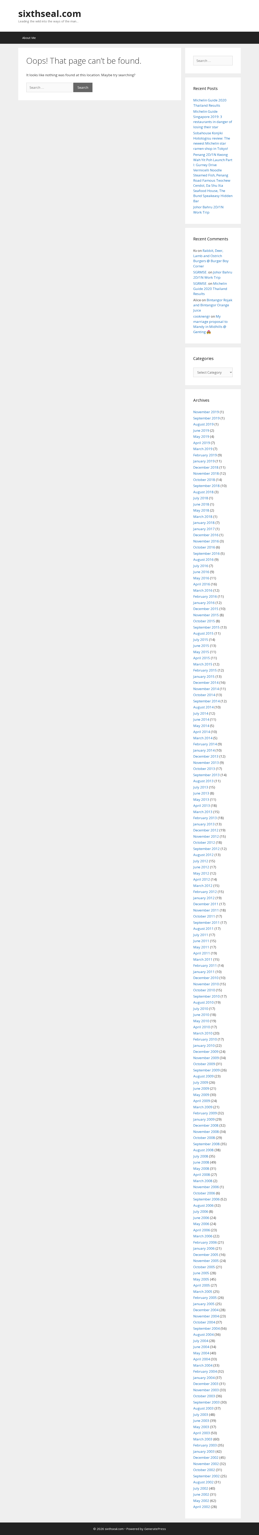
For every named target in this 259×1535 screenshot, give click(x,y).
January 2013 (204, 824)
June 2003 (201, 1420)
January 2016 (204, 602)
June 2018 (201, 504)
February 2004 (205, 1371)
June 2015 (201, 645)
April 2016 (201, 584)
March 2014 (202, 738)
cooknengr (201, 316)
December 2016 (206, 535)
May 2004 (201, 1353)
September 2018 (206, 485)
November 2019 (206, 412)
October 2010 (204, 990)
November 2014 (206, 688)
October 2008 (204, 1137)
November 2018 (206, 473)
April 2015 (201, 658)
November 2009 (206, 1057)
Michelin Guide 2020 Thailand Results (210, 288)
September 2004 (206, 1328)
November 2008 (206, 1131)
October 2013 (204, 768)
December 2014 (206, 682)
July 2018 (200, 498)
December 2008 (206, 1125)
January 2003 (204, 1451)
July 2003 (200, 1414)
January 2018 (204, 522)
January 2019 (204, 461)
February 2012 (205, 891)
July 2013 (200, 787)
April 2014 (201, 731)
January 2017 (204, 529)
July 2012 (200, 861)
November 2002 (206, 1463)
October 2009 (204, 1064)
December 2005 (206, 1254)
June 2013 (201, 793)
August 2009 (203, 1076)
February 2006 (205, 1242)
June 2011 (201, 941)
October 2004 (204, 1322)
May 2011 (201, 947)
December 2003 (206, 1383)
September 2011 (206, 922)
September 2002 (206, 1476)
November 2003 (206, 1390)
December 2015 (206, 608)
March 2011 (202, 959)
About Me (29, 38)
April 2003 (201, 1433)
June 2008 (201, 1162)
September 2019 (206, 418)
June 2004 (201, 1346)
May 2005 (201, 1279)
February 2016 (205, 596)
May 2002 (201, 1500)
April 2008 (201, 1174)
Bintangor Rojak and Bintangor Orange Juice (212, 305)
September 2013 (206, 775)
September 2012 (206, 848)
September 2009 (206, 1070)
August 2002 (203, 1482)
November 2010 (206, 984)
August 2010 (203, 1002)
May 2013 (201, 799)
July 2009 (200, 1082)
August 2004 (203, 1334)
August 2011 (203, 928)
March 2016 (202, 590)
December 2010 (206, 977)
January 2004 (204, 1377)
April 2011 (201, 953)
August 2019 (203, 424)
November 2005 (206, 1260)
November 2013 (206, 762)
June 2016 (201, 571)
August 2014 (203, 707)
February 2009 (205, 1113)
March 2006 (202, 1236)
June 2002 (201, 1494)
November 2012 (206, 836)
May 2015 (201, 652)
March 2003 (202, 1439)
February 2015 (205, 670)
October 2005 (204, 1267)
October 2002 (204, 1469)
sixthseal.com (49, 13)
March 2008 (202, 1180)
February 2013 (205, 817)
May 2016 (201, 578)
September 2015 (206, 627)
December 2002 (206, 1457)
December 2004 (206, 1310)
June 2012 (201, 867)
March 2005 (202, 1291)
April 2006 (201, 1230)
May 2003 (201, 1426)
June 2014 (201, 719)
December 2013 (206, 756)
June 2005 (201, 1273)
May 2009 (201, 1094)
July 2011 (200, 934)
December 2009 (206, 1051)
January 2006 (204, 1248)
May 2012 (201, 873)
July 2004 (200, 1340)
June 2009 (201, 1088)
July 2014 (200, 713)
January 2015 (204, 676)
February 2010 (205, 1039)
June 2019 (201, 430)
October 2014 (204, 694)
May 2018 (201, 510)
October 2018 (204, 479)
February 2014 (205, 744)
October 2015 (204, 621)
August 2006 (203, 1205)
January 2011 (204, 971)
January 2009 (204, 1119)
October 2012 (204, 842)
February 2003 (205, 1445)
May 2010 (201, 1021)
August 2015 (203, 633)
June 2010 (201, 1014)
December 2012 (206, 830)
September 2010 (206, 996)
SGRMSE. (200, 272)
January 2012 (204, 898)
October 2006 (204, 1193)
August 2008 (203, 1150)
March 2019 (202, 448)
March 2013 (202, 811)
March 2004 (202, 1365)
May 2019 (201, 436)
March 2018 (202, 516)
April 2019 (201, 442)
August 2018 (203, 492)
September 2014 (206, 701)
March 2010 (202, 1033)
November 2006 (206, 1187)
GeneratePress (155, 1529)
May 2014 (201, 725)
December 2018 (206, 467)
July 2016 (200, 565)
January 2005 (204, 1303)
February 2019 (205, 455)
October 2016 (204, 547)
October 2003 (204, 1396)
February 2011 (205, 965)
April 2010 (201, 1027)
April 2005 (201, 1285)
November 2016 (206, 541)
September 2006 (206, 1199)
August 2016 (203, 559)
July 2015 (200, 639)
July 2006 (200, 1211)
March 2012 (202, 885)
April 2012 (201, 879)
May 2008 (201, 1168)
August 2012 (203, 854)
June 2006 (201, 1217)
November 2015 (206, 615)
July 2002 (200, 1488)
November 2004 (206, 1316)
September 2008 (206, 1144)
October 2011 (204, 916)
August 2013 (203, 781)
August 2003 (203, 1408)
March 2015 (202, 664)
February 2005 (205, 1297)
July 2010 (200, 1008)
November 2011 (206, 910)
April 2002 (201, 1506)
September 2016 (206, 553)
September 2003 (206, 1402)
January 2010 (204, 1045)
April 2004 (201, 1359)
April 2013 (201, 805)
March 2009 (202, 1107)
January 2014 (204, 750)
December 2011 (206, 904)
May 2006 (201, 1223)
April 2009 (201, 1100)
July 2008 (200, 1156)
